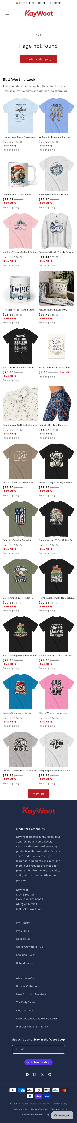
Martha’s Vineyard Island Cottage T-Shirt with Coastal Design (20, 252)
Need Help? (23, 939)
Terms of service (39, 1109)
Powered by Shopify (39, 1103)
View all (38, 794)
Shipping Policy (25, 955)
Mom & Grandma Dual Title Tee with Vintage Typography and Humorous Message (55, 655)
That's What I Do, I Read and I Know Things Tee (18, 482)
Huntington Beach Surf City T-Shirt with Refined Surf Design (55, 194)
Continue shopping (38, 59)
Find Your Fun (24, 1010)
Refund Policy (24, 963)
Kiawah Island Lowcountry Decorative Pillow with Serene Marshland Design (55, 310)
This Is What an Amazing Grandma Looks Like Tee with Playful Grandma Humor (54, 713)
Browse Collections (28, 986)
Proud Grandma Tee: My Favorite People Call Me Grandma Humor (20, 770)
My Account (23, 922)
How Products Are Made (31, 994)
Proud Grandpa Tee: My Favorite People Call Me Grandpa (56, 482)
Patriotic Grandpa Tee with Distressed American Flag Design (20, 540)
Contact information (32, 1114)
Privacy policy (60, 1103)
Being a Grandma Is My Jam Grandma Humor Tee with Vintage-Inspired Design (17, 713)
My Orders (22, 930)
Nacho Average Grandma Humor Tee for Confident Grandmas (20, 655)
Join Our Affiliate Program (32, 1026)
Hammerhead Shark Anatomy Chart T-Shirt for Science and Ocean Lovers (18, 137)
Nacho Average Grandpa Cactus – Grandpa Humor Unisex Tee (56, 598)
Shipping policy (59, 1109)
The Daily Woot (25, 1002)
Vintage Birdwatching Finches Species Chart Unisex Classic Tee (56, 137)
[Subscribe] (61, 1049)
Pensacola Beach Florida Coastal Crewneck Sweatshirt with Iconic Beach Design (56, 252)
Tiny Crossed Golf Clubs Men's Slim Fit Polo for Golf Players (19, 425)
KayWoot (23, 1103)
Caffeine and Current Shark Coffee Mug (17, 194)
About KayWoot (26, 978)
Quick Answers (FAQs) (30, 947)
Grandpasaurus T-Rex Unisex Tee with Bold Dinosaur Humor (56, 540)
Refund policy (20, 1109)
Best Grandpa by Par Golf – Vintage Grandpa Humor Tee (17, 598)
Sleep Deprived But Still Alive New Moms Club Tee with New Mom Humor (55, 770)
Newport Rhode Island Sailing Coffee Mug (19, 310)
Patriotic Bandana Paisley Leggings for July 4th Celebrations (52, 425)
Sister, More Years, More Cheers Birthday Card (55, 367)
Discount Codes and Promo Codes (37, 1018)
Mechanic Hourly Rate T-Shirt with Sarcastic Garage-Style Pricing (18, 367)
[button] (7, 13)
